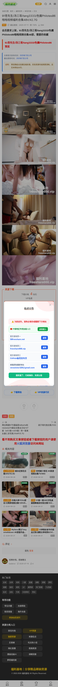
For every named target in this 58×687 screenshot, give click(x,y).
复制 (44, 338)
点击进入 (42, 329)
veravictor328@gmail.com (22, 367)
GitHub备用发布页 (18, 358)
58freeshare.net (17, 339)
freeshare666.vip (18, 349)
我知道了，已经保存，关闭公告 (29, 375)
